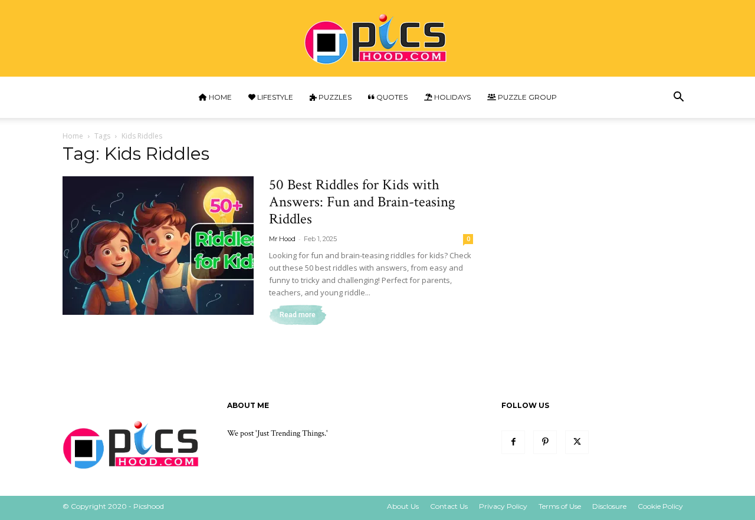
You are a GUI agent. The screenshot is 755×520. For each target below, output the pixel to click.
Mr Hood (282, 239)
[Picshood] (377, 39)
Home (219, 97)
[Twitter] (577, 442)
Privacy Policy (503, 506)
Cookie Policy (660, 506)
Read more (298, 315)
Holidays (451, 97)
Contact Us (449, 506)
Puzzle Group (526, 97)
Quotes (391, 97)
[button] (678, 98)
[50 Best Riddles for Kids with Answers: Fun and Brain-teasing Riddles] (158, 245)
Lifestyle (274, 97)
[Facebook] (513, 442)
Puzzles (334, 97)
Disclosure (609, 506)
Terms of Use (560, 506)
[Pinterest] (545, 442)
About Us (403, 506)
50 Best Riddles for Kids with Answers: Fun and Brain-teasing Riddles (362, 202)
